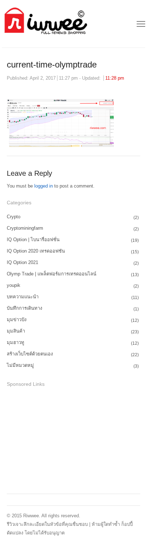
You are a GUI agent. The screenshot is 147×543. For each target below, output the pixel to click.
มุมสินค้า (16, 331)
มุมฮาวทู (15, 342)
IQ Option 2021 (22, 262)
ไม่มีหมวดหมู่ (20, 365)
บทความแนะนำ (23, 296)
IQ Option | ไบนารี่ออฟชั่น (33, 239)
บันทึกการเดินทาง (24, 308)
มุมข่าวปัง (16, 319)
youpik (13, 285)
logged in (43, 186)
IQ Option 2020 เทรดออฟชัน (36, 251)
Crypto (13, 216)
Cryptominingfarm (25, 228)
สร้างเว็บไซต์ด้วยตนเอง (30, 354)
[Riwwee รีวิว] (45, 24)
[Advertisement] (60, 439)
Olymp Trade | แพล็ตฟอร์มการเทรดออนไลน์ (51, 274)
